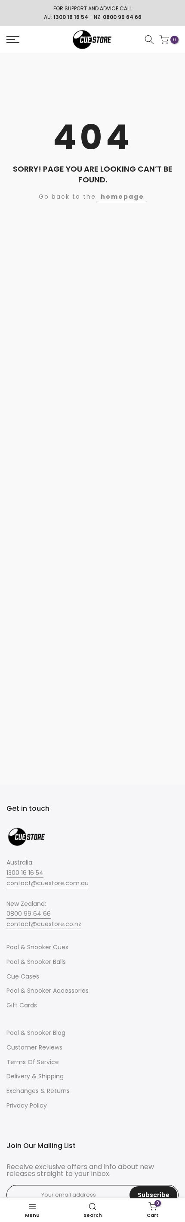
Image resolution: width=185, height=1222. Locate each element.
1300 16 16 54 (24, 872)
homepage (122, 196)
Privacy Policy (26, 1105)
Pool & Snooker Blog (35, 1032)
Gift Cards (21, 1005)
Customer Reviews (34, 1047)
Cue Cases (22, 976)
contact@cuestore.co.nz (43, 924)
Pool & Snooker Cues (37, 947)
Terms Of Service (32, 1062)
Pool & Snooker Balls (36, 961)
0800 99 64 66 (28, 913)
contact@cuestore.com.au (47, 883)
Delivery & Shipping (35, 1076)
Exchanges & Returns (38, 1091)
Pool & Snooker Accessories (47, 990)
